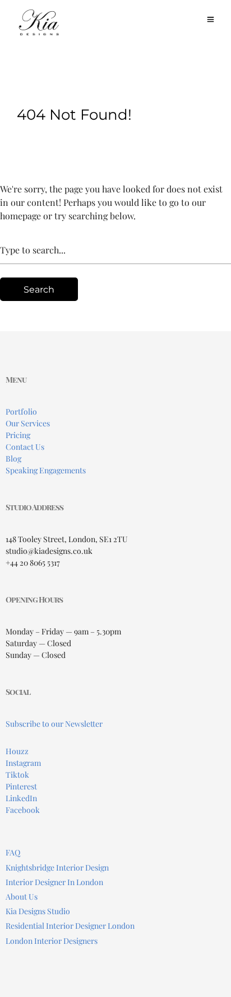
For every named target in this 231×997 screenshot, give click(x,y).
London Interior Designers (52, 940)
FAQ (13, 852)
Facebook (23, 810)
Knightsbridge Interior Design (57, 867)
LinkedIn (21, 798)
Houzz (17, 751)
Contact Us (25, 446)
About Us (22, 896)
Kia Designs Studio (38, 911)
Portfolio (21, 411)
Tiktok (17, 774)
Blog (13, 458)
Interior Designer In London (54, 882)
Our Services (28, 423)
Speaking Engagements (46, 470)
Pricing (18, 435)
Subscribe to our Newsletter (54, 723)
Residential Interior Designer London (70, 925)
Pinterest (21, 786)
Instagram (23, 763)
